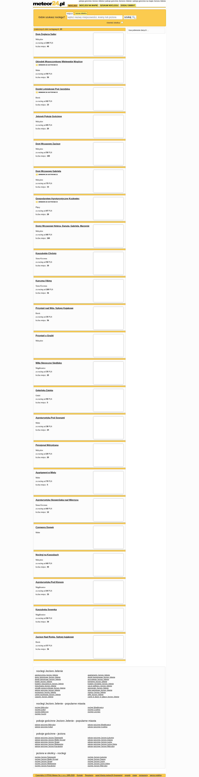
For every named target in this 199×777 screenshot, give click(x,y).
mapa (135, 775)
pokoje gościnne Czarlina (97, 727)
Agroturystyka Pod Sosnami (50, 418)
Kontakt (80, 775)
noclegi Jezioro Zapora (96, 759)
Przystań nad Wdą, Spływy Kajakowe (54, 308)
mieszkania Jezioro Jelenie (45, 686)
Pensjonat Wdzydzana (47, 445)
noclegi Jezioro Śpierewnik (45, 757)
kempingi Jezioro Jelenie (97, 682)
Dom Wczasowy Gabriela (48, 171)
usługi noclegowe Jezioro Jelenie (48, 695)
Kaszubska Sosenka (46, 609)
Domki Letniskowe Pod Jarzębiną (53, 89)
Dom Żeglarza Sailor (46, 34)
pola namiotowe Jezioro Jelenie (100, 690)
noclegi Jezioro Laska (96, 761)
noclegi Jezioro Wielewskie (45, 764)
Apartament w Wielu (46, 472)
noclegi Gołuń (40, 710)
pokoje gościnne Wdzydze (45, 725)
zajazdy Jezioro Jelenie (44, 697)
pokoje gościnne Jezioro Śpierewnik (49, 738)
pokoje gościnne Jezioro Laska (100, 742)
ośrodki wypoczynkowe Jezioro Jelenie (50, 688)
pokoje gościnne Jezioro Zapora (100, 740)
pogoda (127, 775)
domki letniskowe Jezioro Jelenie (48, 679)
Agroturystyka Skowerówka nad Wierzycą (57, 500)
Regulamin (89, 775)
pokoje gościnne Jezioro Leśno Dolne (102, 744)
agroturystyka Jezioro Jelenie (46, 675)
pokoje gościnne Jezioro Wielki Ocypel (50, 740)
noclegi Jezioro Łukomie (97, 757)
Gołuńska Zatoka (44, 390)
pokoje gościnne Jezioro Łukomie (101, 738)
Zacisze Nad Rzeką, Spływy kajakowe (55, 637)
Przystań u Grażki (45, 335)
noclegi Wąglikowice (96, 707)
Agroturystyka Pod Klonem (50, 582)
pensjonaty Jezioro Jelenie (98, 688)
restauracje (143, 775)
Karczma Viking (44, 281)
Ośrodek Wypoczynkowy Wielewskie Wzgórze (59, 61)
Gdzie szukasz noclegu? (51, 17)
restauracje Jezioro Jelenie (45, 692)
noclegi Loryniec (94, 712)
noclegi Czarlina (94, 710)
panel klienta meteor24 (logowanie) (109, 775)
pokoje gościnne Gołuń (44, 727)
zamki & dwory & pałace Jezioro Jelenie (103, 697)
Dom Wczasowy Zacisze (48, 144)
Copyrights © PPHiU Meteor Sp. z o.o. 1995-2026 (55, 775)
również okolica (113, 23)
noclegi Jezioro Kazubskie (45, 766)
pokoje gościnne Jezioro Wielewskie (49, 744)
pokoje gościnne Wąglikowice (99, 725)
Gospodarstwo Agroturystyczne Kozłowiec (57, 198)
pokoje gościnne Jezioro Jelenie (47, 690)
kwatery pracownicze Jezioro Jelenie (49, 684)
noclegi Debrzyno (41, 712)
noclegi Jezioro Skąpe (43, 761)
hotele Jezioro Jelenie (43, 682)
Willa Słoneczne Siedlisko (49, 363)
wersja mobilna (156, 775)
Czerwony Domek (45, 527)
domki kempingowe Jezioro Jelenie (101, 677)
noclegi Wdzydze (41, 707)
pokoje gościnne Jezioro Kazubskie (49, 746)
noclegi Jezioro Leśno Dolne (99, 764)
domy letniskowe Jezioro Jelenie (47, 677)
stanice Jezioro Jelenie (97, 692)
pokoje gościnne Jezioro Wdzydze (101, 746)
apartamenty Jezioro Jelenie (99, 675)
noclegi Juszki (40, 714)
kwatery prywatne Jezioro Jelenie (101, 684)
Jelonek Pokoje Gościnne (49, 116)
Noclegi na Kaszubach (47, 555)
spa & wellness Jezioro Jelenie (100, 686)
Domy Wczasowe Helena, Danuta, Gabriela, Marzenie (62, 226)
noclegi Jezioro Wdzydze (97, 766)
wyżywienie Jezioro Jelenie (98, 679)
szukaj (128, 17)
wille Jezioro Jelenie (95, 695)
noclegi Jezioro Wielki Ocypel (46, 759)
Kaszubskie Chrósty (46, 253)
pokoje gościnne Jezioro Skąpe (47, 742)
